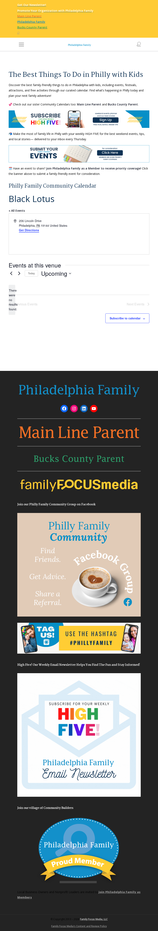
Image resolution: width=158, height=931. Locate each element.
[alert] (12, 300)
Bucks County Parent (123, 104)
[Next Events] (19, 273)
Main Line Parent (89, 104)
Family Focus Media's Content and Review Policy (79, 926)
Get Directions (29, 230)
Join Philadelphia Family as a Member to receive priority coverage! (93, 168)
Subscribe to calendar (125, 318)
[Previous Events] (11, 273)
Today (31, 273)
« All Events (17, 211)
